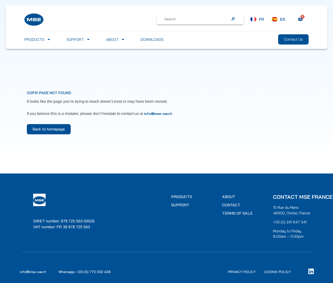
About (112, 39)
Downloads (152, 39)
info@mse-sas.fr (158, 113)
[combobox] (197, 19)
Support (75, 39)
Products (34, 39)
